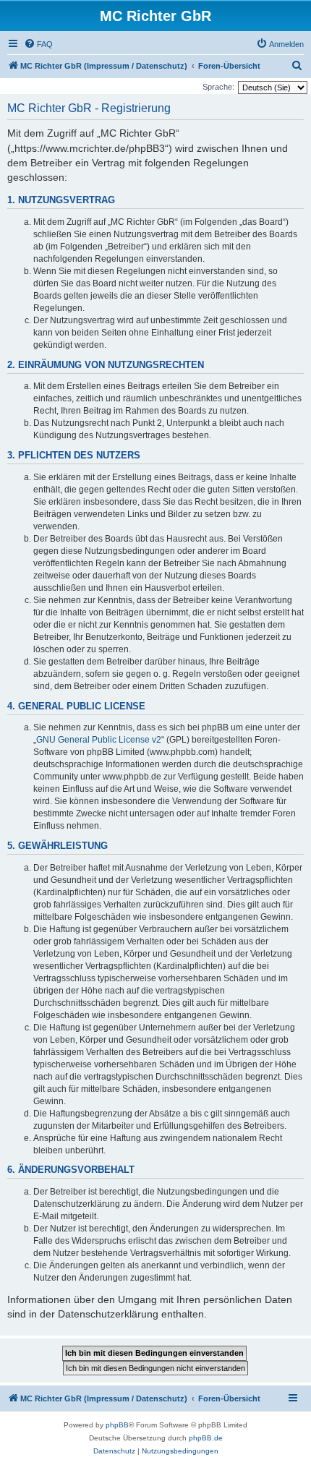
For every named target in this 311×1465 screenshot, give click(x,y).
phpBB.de (206, 1438)
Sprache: (218, 86)
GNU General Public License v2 (98, 740)
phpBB (117, 1425)
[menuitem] (38, 44)
